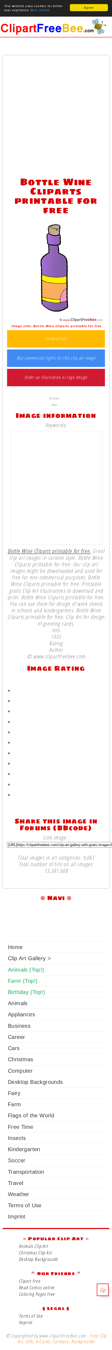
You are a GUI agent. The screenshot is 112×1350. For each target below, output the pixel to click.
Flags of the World (31, 1115)
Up (103, 1290)
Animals (18, 1003)
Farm (14, 1104)
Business (19, 1026)
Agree (89, 8)
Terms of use (56, 338)
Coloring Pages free (37, 1294)
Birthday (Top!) (26, 992)
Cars (14, 1048)
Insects (17, 1138)
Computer (20, 1071)
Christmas (20, 1059)
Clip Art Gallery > (29, 958)
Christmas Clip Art (35, 1252)
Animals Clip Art (33, 1246)
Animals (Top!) (26, 970)
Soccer (16, 1160)
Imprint (17, 1217)
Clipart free (29, 1281)
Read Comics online (36, 1287)
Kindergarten (24, 1149)
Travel (15, 1183)
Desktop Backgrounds (35, 1082)
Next (54, 405)
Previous (54, 398)
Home (15, 947)
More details (40, 10)
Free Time (20, 1127)
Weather (18, 1194)
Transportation (26, 1172)
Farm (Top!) (23, 981)
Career (16, 1037)
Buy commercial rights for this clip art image (56, 358)
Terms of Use (25, 1205)
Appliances (21, 1014)
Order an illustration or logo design (56, 377)
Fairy (14, 1093)
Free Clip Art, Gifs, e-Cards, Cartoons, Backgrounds (61, 1339)
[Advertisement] (56, 115)
